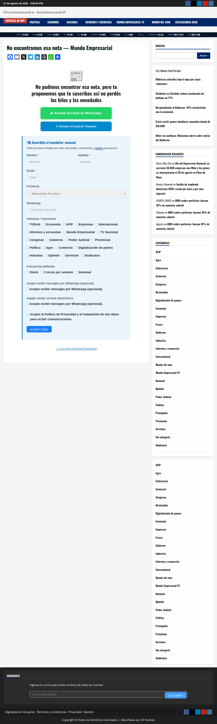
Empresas (85, 224)
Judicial (84, 240)
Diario (34, 272)
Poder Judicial (163, 397)
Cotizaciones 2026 (186, 22)
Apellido (83, 155)
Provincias (161, 421)
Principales (162, 413)
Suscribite (175, 695)
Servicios (72, 255)
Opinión (54, 255)
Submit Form (39, 329)
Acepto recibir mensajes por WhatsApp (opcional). (60, 283)
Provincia (33, 186)
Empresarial (86, 232)
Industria (36, 255)
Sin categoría (163, 437)
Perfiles (11, 30)
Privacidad (75, 712)
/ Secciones (41, 218)
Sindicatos (161, 445)
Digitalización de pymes (168, 300)
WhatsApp (34, 203)
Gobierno (161, 332)
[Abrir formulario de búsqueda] (213, 26)
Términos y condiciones (52, 712)
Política (35, 22)
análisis (99, 148)
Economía (53, 22)
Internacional (108, 224)
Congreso (161, 284)
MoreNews (128, 720)
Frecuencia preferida (41, 266)
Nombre (32, 155)
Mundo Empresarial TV (130, 22)
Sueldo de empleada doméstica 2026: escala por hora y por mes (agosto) (180, 188)
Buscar (160, 46)
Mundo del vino (161, 22)
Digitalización (88, 247)
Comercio (161, 276)
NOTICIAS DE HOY (15, 21)
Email (30, 170)
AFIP (158, 252)
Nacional (72, 22)
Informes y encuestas (98, 22)
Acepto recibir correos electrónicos (50, 298)
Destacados (162, 292)
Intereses (33, 218)
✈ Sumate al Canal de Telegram (76, 126)
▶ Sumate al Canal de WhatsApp (76, 113)
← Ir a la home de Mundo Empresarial (76, 348)
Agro (49, 247)
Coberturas (162, 268)
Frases (25, 30)
